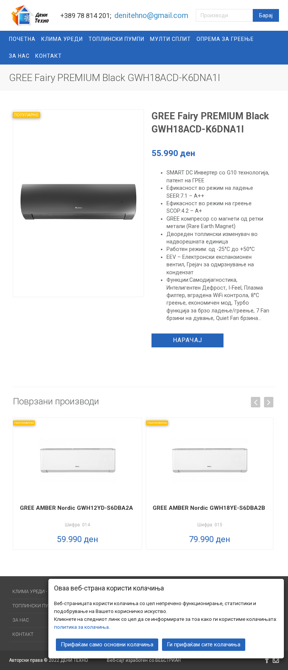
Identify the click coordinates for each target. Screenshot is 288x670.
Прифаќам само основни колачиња (107, 644)
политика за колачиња (81, 627)
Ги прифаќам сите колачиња (203, 644)
